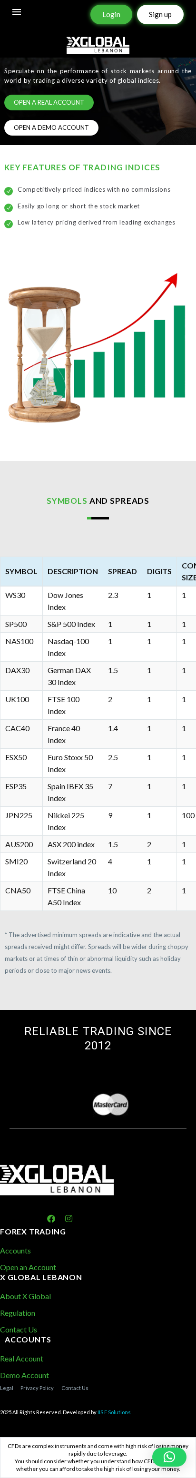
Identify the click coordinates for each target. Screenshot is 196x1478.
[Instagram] (68, 1219)
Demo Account (24, 1375)
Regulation (17, 1312)
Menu (16, 12)
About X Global (25, 1296)
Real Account (21, 1358)
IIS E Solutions (114, 1412)
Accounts (15, 1250)
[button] (169, 1457)
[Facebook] (51, 1219)
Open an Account (28, 1267)
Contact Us (18, 1329)
